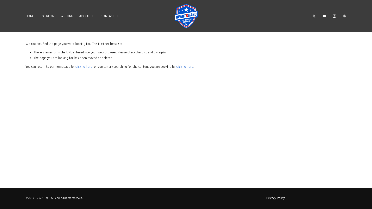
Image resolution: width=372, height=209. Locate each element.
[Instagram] (334, 16)
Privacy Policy (275, 198)
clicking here (83, 66)
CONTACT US (110, 16)
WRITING (67, 16)
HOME (30, 16)
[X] (314, 16)
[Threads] (345, 16)
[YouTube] (324, 16)
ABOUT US (86, 16)
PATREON (47, 16)
